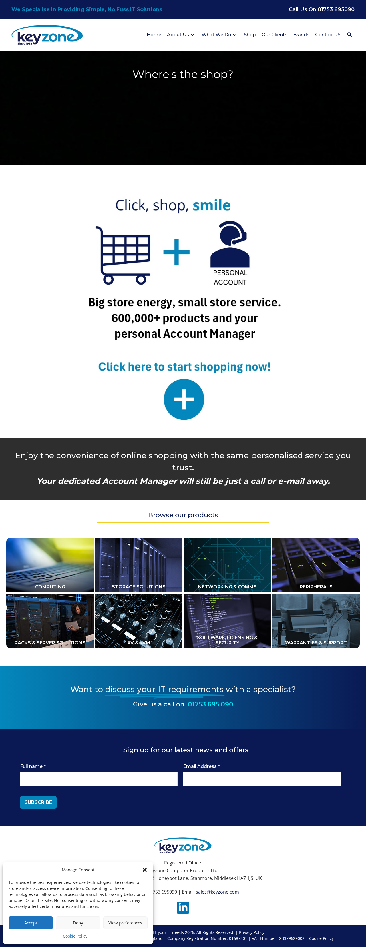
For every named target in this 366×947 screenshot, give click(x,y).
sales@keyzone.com (217, 892)
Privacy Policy (251, 932)
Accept (30, 923)
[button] (145, 870)
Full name (33, 766)
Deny (78, 923)
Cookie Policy (75, 936)
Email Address (201, 766)
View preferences (125, 923)
